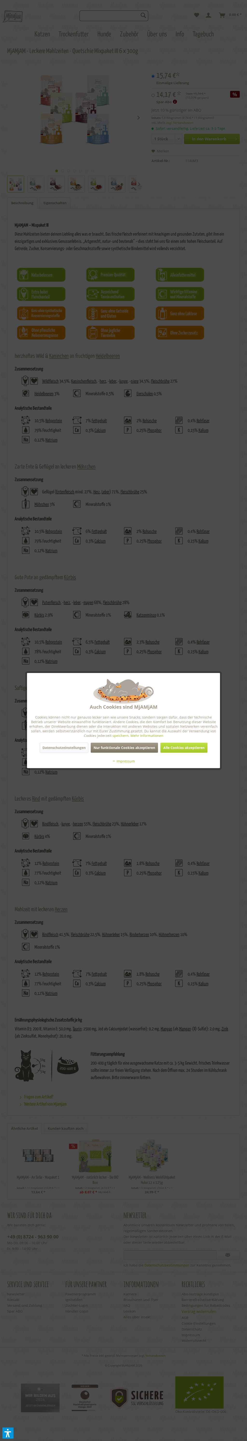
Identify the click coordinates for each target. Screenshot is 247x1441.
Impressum (125, 761)
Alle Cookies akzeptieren (184, 747)
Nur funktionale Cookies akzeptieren (124, 747)
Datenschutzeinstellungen (64, 747)
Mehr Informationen (146, 735)
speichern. (121, 735)
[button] (8, 1433)
